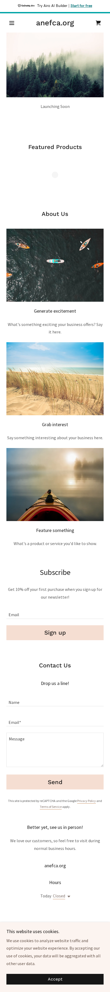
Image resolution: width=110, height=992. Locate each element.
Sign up (55, 632)
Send (55, 782)
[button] (13, 23)
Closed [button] (59, 895)
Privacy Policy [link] (86, 801)
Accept (55, 979)
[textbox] (55, 612)
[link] (55, 22)
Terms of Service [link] (51, 807)
